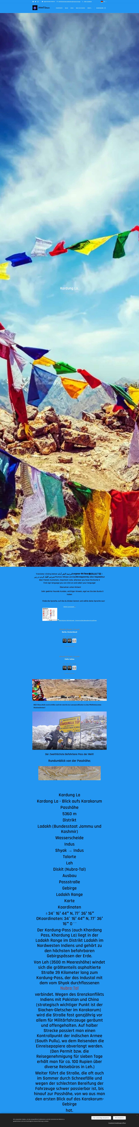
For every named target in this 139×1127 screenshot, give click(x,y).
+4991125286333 (88, 1)
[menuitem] (60, 8)
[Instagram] (38, 1)
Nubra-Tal (69, 988)
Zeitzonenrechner (70, 646)
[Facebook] (33, 1)
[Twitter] (36, 1)
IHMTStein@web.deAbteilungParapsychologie (69, 1)
